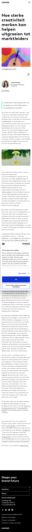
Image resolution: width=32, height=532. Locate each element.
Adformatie (24, 445)
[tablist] (16, 501)
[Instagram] (3, 510)
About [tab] (4, 493)
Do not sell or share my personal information (16, 286)
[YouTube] (9, 510)
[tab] (16, 486)
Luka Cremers (10, 425)
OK (16, 279)
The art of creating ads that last (16, 407)
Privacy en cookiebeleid (8, 520)
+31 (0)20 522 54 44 (9, 505)
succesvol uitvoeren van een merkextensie (15, 441)
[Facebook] (6, 510)
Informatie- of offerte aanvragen (11, 523)
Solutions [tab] (5, 489)
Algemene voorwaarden (9, 517)
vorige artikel (6, 437)
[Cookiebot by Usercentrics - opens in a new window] (22, 244)
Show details (22, 273)
